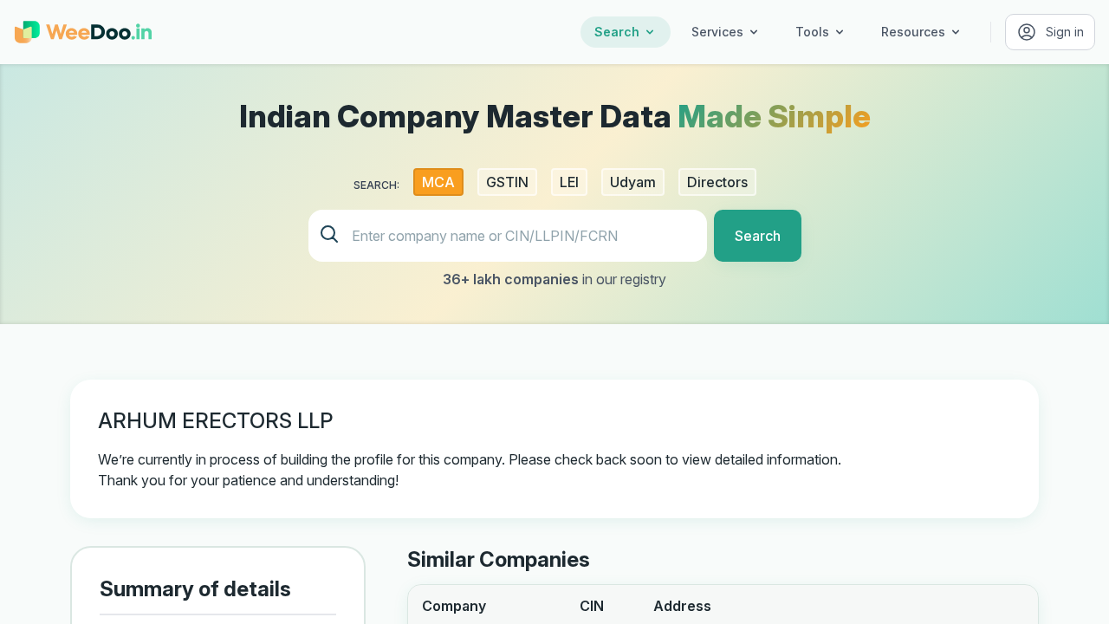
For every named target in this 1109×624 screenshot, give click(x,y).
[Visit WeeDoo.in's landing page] (83, 32)
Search (616, 31)
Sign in (1065, 31)
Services (717, 31)
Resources (913, 31)
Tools (812, 31)
